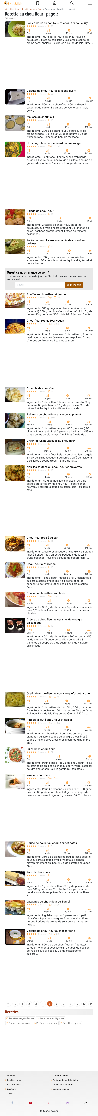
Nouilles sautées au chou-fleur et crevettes (54, 467)
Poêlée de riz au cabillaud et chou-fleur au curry (57, 23)
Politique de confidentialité (65, 1080)
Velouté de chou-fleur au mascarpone (51, 930)
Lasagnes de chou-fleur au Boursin (49, 901)
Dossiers (11, 1093)
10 (84, 1003)
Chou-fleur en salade (20, 1023)
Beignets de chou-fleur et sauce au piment (54, 414)
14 (91, 1003)
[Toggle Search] (71, 3)
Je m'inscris (74, 284)
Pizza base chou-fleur (41, 749)
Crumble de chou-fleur (41, 388)
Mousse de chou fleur (40, 116)
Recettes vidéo (14, 1080)
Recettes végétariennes (21, 1018)
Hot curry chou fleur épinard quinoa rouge (54, 143)
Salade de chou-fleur (40, 210)
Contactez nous (60, 1075)
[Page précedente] (15, 1004)
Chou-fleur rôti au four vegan (45, 320)
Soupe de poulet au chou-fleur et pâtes (52, 843)
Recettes (11, 1075)
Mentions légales (60, 1089)
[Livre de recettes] (37, 3)
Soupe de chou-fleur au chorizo (47, 593)
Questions (11, 1089)
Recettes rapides (72, 1023)
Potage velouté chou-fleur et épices (49, 719)
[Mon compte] (54, 3)
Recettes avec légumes (51, 1018)
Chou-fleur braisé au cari (42, 537)
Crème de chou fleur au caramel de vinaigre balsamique (54, 621)
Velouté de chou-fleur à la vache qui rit (51, 90)
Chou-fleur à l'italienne (41, 564)
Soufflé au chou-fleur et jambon (47, 294)
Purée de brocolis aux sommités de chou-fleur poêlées (56, 242)
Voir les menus (14, 1084)
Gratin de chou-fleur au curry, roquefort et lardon (58, 693)
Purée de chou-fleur (47, 1023)
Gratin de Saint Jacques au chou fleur (51, 440)
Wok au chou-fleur (38, 775)
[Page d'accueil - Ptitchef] (6, 9)
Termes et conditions (62, 1084)
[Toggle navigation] (90, 3)
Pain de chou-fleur (38, 872)
